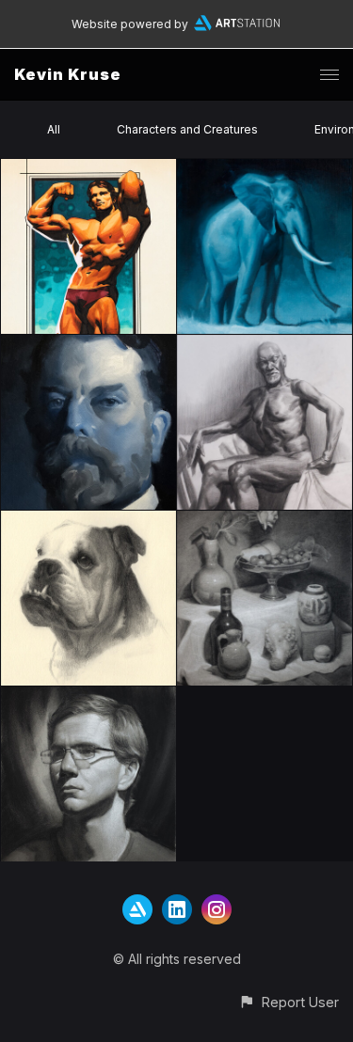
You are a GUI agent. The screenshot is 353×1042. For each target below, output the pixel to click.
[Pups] (88, 521)
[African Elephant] (264, 170)
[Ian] (88, 697)
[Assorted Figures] (264, 346)
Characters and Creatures (187, 129)
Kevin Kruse (67, 74)
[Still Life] (264, 521)
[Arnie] (88, 170)
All (53, 129)
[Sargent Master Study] (88, 346)
